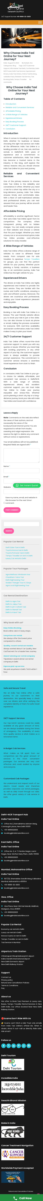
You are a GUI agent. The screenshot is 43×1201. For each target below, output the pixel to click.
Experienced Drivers (14, 118)
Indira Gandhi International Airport (15, 959)
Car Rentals (30, 68)
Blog (14, 66)
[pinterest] (18, 1046)
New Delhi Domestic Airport (12, 961)
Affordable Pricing (13, 111)
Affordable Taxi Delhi (17, 68)
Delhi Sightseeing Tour (15, 580)
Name (7, 466)
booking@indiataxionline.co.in (16, 833)
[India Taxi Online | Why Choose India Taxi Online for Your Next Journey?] (15, 7)
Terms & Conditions (9, 985)
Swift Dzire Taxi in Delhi (15, 547)
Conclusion (10, 129)
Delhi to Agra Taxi (13, 601)
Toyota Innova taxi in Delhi (17, 550)
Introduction (11, 104)
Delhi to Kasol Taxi (13, 612)
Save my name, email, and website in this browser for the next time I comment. (21, 500)
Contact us (6, 977)
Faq (2, 988)
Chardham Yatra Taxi (15, 577)
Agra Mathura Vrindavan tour (18, 574)
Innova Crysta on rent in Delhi (13, 936)
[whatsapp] (23, 1046)
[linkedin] (13, 1046)
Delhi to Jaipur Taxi (13, 604)
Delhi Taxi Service (18, 71)
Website (7, 487)
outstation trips (9, 77)
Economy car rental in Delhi (12, 929)
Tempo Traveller (20, 79)
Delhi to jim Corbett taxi (16, 607)
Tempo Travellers (31, 259)
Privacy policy (7, 980)
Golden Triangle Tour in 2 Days (18, 582)
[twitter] (8, 1046)
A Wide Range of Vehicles (16, 114)
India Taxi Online (15, 74)
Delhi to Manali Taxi (14, 609)
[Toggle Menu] (40, 22)
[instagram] (28, 1046)
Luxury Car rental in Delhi (16, 558)
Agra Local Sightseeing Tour (17, 585)
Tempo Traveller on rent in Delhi (19, 555)
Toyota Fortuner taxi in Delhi (17, 553)
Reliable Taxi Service (23, 77)
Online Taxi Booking (29, 74)
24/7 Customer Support (16, 125)
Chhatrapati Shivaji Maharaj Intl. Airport (17, 956)
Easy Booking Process (15, 121)
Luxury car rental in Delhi (11, 932)
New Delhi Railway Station (12, 964)
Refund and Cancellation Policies (15, 982)
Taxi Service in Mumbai (10, 942)
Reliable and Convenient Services (20, 107)
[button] (27, 485)
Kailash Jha (28, 63)
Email (6, 476)
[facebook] (3, 1046)
